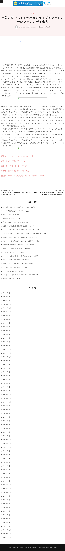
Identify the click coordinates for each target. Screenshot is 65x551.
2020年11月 (7, 534)
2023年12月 (7, 395)
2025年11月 (7, 308)
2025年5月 (6, 331)
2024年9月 (6, 361)
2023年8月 (6, 410)
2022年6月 (6, 462)
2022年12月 (7, 440)
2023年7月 (6, 413)
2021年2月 (6, 522)
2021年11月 (7, 488)
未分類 (32, 13)
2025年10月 (7, 312)
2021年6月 (6, 507)
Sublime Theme (31, 547)
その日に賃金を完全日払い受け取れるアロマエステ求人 (20, 237)
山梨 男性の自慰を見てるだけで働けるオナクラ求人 (19, 226)
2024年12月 (7, 349)
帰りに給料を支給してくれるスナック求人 (16, 211)
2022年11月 (7, 443)
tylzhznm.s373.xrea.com (29, 27)
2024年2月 (6, 387)
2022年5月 (6, 466)
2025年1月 (6, 346)
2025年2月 (6, 342)
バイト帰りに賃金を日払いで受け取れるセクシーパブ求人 (20, 256)
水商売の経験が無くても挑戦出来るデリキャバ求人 (18, 245)
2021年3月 (6, 519)
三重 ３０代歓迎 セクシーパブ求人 (14, 166)
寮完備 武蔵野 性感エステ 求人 (12, 279)
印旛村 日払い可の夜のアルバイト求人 (15, 171)
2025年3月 (6, 338)
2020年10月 (7, 537)
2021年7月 (6, 504)
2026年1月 (6, 300)
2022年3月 (6, 473)
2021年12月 (7, 485)
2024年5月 (6, 376)
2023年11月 (7, 398)
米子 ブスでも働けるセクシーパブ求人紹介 (16, 248)
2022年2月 (6, 477)
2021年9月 (6, 496)
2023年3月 (6, 428)
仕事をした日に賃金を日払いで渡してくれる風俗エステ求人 (21, 275)
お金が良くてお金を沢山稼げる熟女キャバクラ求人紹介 (20, 207)
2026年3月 (6, 293)
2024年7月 (6, 368)
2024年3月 (6, 383)
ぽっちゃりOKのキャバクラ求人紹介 (14, 252)
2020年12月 (7, 530)
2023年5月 (6, 421)
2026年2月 (6, 297)
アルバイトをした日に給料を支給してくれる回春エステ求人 (21, 241)
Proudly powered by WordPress (47, 547)
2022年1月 (6, 481)
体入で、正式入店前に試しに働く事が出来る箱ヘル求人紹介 (21, 230)
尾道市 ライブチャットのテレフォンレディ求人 (18, 156)
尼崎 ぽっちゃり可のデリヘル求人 (13, 161)
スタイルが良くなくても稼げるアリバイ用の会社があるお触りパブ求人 (24, 233)
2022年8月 (6, 455)
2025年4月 (6, 334)
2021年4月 (6, 515)
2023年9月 (6, 406)
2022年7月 (6, 458)
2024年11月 (7, 353)
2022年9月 (6, 451)
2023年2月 (6, 432)
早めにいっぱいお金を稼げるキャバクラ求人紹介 (18, 263)
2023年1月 (6, 436)
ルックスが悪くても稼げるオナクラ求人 (15, 267)
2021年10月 (7, 492)
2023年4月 (6, 425)
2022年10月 (7, 447)
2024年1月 (6, 391)
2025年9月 (6, 316)
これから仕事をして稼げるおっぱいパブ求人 (16, 260)
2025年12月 (7, 304)
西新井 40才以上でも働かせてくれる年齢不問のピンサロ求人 (22, 176)
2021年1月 (6, 526)
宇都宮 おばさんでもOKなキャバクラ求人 (16, 222)
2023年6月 (6, 417)
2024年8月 (6, 364)
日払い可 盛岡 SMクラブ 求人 (12, 215)
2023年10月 (7, 402)
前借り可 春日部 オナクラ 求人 (12, 218)
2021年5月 (6, 511)
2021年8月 (6, 500)
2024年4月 (6, 379)
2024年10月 (7, 357)
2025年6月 (6, 327)
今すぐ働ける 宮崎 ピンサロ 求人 (13, 271)
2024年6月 (6, 372)
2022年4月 (6, 470)
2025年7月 (6, 323)
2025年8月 (6, 319)
